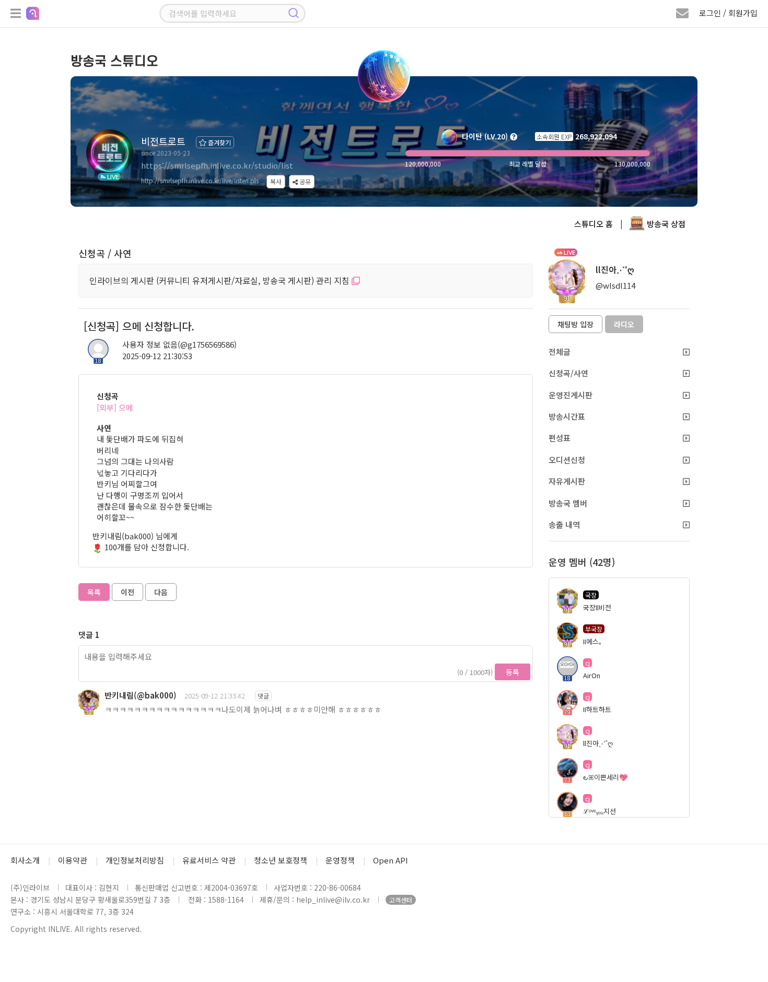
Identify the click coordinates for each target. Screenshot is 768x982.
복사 (276, 181)
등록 (512, 672)
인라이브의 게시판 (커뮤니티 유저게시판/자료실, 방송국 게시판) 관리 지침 (220, 280)
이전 (127, 592)
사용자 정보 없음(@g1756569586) (179, 344)
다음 (161, 592)
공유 (304, 181)
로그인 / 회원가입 (728, 12)
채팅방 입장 (575, 324)
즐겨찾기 (218, 142)
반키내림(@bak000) (140, 695)
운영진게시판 (570, 394)
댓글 (263, 695)
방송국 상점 (665, 223)
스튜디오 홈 (593, 223)
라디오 (624, 324)
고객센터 (400, 899)
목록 (94, 592)
